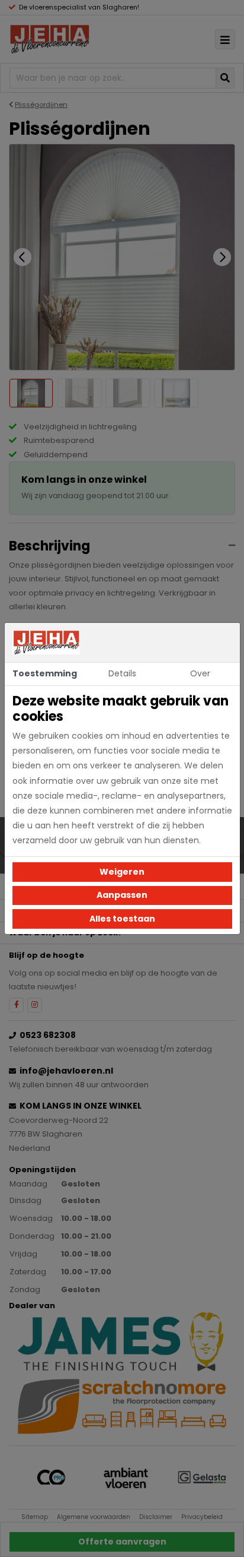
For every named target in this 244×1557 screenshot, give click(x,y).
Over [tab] (200, 673)
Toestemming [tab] (44, 673)
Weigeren (122, 872)
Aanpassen (122, 895)
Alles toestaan (122, 919)
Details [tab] (122, 673)
